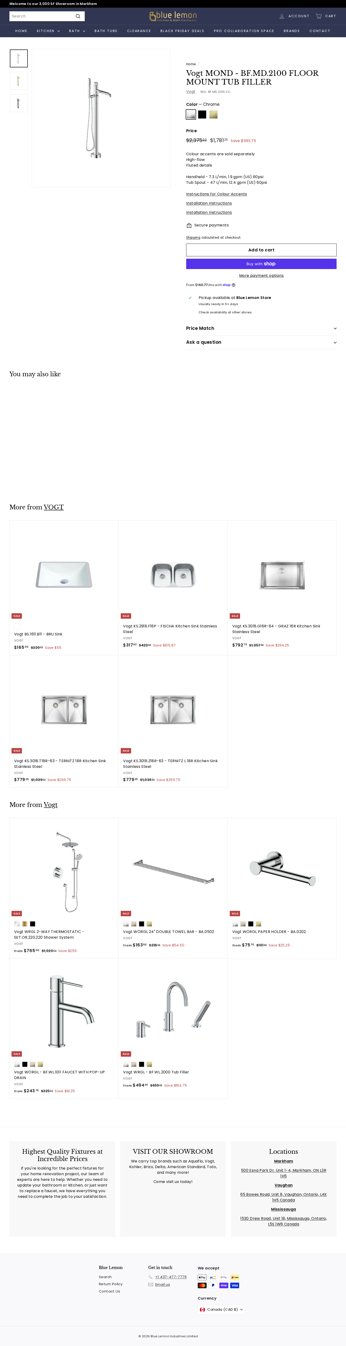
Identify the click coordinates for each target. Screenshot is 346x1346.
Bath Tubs (106, 31)
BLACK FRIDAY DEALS (182, 31)
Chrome (191, 114)
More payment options (261, 275)
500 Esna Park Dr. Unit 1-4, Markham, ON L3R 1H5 (283, 1173)
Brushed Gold (213, 114)
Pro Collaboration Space (244, 31)
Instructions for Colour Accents (216, 194)
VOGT (54, 507)
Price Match (200, 328)
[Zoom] (101, 118)
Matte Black (202, 114)
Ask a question (203, 342)
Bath (75, 31)
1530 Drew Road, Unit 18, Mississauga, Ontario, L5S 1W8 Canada (283, 1221)
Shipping (193, 237)
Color (203, 104)
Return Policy (110, 1283)
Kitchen (46, 31)
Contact (320, 31)
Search (105, 1276)
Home (21, 31)
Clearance (139, 31)
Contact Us (109, 1291)
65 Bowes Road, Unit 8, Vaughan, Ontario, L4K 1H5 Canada (283, 1197)
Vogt (191, 91)
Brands (292, 31)
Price (191, 131)
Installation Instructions (209, 203)
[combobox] (47, 16)
